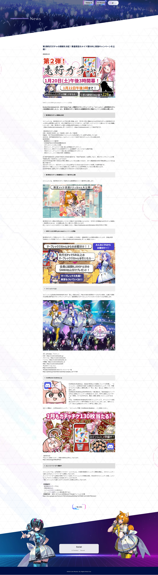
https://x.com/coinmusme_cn (56, 362)
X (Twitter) (75, 550)
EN (116, 3)
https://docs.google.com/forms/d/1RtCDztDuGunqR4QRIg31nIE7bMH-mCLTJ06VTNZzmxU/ (69, 496)
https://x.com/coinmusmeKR (55, 364)
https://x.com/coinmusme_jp (55, 356)
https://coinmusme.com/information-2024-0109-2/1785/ (90, 225)
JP (112, 3)
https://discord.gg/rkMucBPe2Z (52, 459)
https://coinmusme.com (49, 368)
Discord (82, 550)
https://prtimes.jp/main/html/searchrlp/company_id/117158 (60, 371)
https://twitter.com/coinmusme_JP (54, 127)
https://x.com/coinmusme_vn (57, 360)
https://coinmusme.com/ (82, 127)
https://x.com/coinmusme (58, 358)
